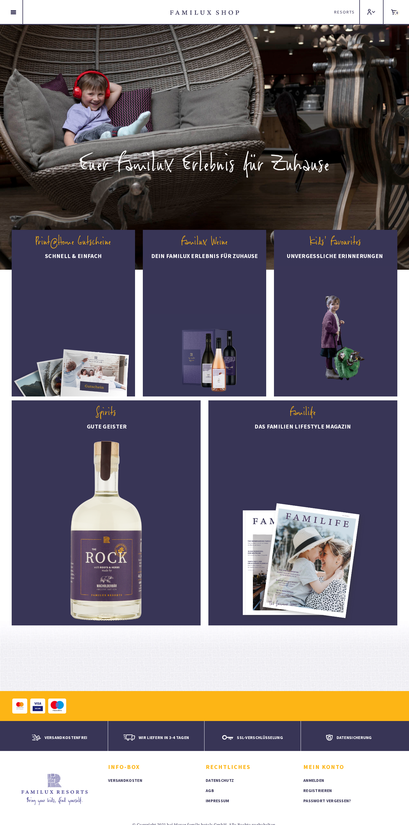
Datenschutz (220, 780)
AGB (210, 790)
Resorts (344, 12)
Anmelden (313, 780)
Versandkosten (125, 780)
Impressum (217, 800)
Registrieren (317, 790)
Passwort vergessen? (327, 800)
